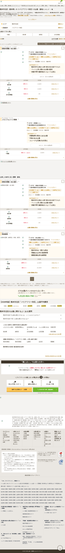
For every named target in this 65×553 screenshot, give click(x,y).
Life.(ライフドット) (11, 483)
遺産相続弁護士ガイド (28, 514)
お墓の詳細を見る (32, 98)
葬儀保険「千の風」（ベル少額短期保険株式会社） (33, 542)
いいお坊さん (9, 511)
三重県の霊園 (58, 494)
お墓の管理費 (37, 435)
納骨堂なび (51, 483)
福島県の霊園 (50, 489)
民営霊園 (53, 331)
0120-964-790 (27, 296)
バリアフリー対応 (8, 327)
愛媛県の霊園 (42, 500)
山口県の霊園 (19, 500)
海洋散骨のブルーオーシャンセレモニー (54, 525)
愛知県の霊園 (50, 494)
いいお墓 (3, 483)
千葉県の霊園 (27, 491)
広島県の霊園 (12, 500)
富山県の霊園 (59, 491)
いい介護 (46, 512)
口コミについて (25, 449)
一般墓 (8, 34)
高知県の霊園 (50, 500)
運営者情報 (4, 449)
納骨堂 (40, 34)
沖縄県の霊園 (51, 502)
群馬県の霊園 (12, 491)
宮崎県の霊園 (35, 502)
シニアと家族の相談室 (6, 541)
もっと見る (31, 19)
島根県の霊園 (59, 497)
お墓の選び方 (16, 438)
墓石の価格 (36, 433)
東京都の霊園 (35, 491)
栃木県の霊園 (4, 491)
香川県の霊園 (35, 500)
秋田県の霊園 (35, 489)
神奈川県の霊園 (43, 491)
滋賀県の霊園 (4, 497)
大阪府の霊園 (19, 497)
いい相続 (25, 511)
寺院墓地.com (58, 483)
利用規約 (9, 449)
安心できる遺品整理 (28, 526)
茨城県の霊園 (58, 489)
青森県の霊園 (12, 489)
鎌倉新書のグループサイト (32, 475)
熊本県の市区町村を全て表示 (52, 356)
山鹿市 (29, 341)
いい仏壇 (3, 525)
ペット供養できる (44, 327)
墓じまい (15, 443)
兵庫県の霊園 (27, 497)
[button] (46, 77)
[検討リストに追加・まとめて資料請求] (62, 48)
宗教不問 (53, 327)
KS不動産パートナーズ (28, 532)
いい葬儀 (3, 511)
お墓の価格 (16, 436)
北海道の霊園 (4, 489)
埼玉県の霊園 (19, 491)
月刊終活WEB (16, 541)
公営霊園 (41, 331)
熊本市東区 (6, 341)
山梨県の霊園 (19, 494)
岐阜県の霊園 (35, 494)
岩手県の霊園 (19, 489)
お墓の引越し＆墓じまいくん (21, 486)
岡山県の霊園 (4, 500)
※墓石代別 (15, 306)
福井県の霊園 (12, 494)
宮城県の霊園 (27, 489)
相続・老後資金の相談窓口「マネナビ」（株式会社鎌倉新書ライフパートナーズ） (33, 538)
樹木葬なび (45, 483)
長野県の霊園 (27, 494)
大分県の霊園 (27, 502)
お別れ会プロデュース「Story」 (52, 528)
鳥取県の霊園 (51, 497)
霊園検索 (5, 435)
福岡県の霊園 (58, 500)
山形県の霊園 (42, 489)
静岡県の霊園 (42, 494)
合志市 (41, 341)
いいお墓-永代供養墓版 (22, 483)
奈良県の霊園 (35, 497)
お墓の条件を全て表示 (54, 334)
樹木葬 (24, 34)
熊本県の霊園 (19, 502)
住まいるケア (53, 512)
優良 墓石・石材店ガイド (7, 486)
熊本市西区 (18, 341)
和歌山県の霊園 (43, 497)
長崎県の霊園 (12, 502)
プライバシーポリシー (16, 449)
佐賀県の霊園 (4, 502)
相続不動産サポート (28, 523)
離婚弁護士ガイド (27, 516)
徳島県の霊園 (27, 500)
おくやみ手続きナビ (6, 538)
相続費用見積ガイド (33, 511)
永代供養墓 (57, 34)
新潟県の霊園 (51, 491)
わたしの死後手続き (28, 529)
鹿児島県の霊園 (43, 502)
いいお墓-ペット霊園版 (35, 483)
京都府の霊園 (12, 497)
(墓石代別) (45, 12)
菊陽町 (52, 341)
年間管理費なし (19, 327)
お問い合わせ (32, 449)
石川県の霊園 (4, 494)
